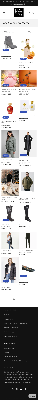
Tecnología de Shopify (26, 398)
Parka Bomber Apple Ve (7, 159)
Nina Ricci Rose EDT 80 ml (8, 89)
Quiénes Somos (9, 348)
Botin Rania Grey (6, 54)
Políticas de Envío (9, 319)
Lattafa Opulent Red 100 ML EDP (9, 122)
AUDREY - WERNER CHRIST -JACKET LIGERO (9, 198)
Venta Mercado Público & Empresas (15, 361)
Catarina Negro (23, 280)
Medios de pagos (9, 332)
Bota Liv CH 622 (5, 224)
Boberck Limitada (15, 398)
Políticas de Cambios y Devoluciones (15, 323)
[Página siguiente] (24, 298)
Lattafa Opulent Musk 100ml (27, 116)
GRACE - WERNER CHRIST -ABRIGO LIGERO (27, 199)
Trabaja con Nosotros (11, 356)
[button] (4, 12)
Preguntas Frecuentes (11, 327)
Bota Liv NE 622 (23, 224)
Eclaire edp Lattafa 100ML (26, 62)
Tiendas (6, 352)
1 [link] (13, 298)
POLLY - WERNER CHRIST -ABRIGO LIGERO (26, 159)
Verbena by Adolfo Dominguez (27, 89)
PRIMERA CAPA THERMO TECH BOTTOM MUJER (26, 251)
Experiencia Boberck (10, 336)
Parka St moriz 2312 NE (7, 285)
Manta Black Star (6, 250)
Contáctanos (8, 315)
